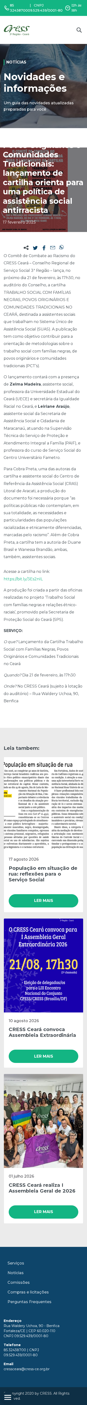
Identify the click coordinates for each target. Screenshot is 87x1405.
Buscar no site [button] (79, 30)
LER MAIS (43, 900)
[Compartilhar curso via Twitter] (35, 248)
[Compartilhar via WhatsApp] (61, 248)
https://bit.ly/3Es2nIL (23, 579)
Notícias (15, 1273)
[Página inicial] (17, 30)
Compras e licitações (28, 1292)
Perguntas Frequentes (29, 1302)
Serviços (15, 1263)
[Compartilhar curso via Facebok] (44, 248)
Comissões (18, 1282)
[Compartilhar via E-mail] (52, 248)
